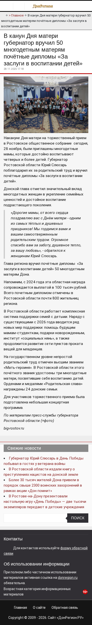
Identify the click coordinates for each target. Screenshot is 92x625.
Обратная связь (65, 608)
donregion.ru (68, 578)
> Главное (16, 15)
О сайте (39, 608)
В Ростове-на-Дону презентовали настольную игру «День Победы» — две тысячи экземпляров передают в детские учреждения (45, 501)
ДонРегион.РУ (70, 618)
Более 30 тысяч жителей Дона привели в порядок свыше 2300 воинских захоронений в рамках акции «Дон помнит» (43, 485)
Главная (20, 608)
